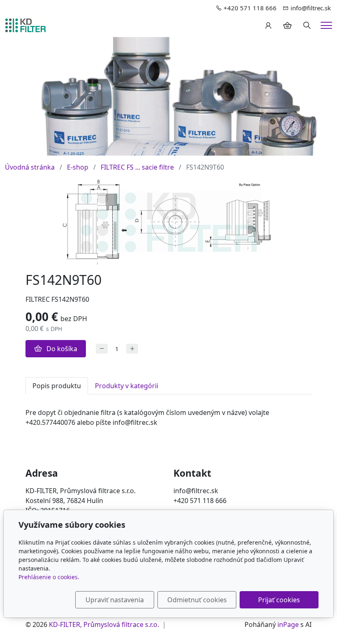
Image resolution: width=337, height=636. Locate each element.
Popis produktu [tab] (56, 385)
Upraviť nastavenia (114, 599)
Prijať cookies (279, 599)
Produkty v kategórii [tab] (126, 385)
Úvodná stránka (30, 167)
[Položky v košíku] (287, 25)
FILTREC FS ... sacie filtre (137, 167)
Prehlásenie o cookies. (48, 577)
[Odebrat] (102, 349)
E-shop (77, 167)
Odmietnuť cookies (197, 599)
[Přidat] (132, 349)
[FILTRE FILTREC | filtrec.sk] (25, 24)
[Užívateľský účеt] (268, 25)
